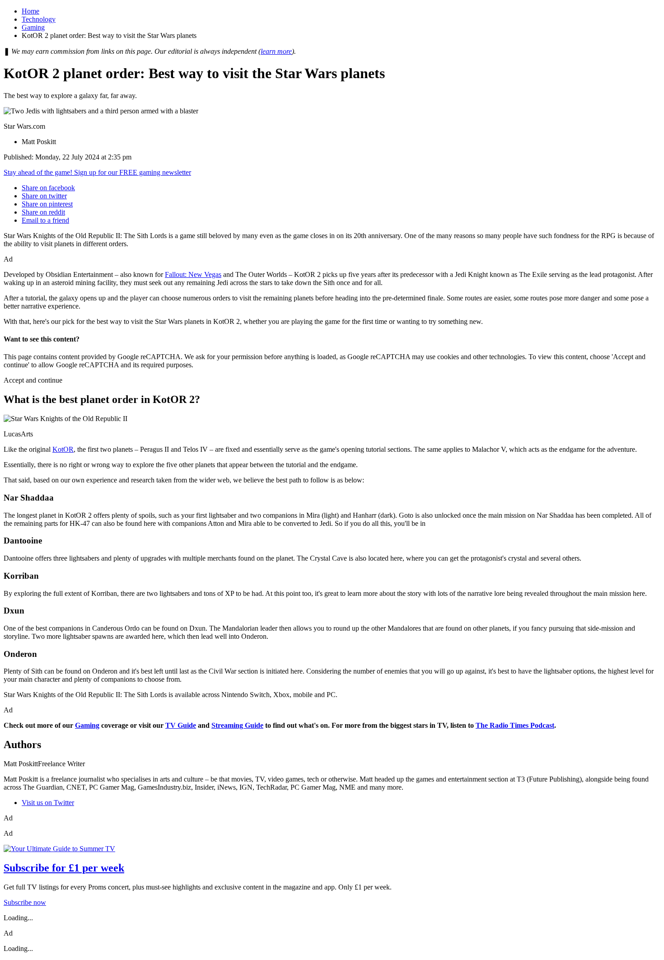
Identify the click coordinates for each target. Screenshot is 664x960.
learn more (276, 51)
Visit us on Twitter (48, 802)
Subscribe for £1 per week (64, 868)
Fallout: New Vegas (193, 274)
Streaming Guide (237, 725)
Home (30, 11)
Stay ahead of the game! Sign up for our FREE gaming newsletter (97, 172)
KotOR (63, 449)
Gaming (33, 27)
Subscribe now (25, 902)
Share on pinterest (47, 204)
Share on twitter (44, 196)
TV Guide (180, 725)
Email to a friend (45, 220)
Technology (39, 19)
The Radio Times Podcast (515, 725)
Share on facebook (48, 188)
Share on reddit (43, 212)
